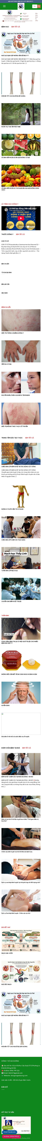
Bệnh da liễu (6, 307)
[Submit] (39, 6)
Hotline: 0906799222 (11, 1136)
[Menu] (4, 6)
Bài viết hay (5, 927)
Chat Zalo (7, 1127)
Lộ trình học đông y (9, 204)
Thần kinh (5, 615)
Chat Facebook (9, 1132)
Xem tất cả (15, 27)
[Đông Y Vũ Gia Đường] (21, 6)
